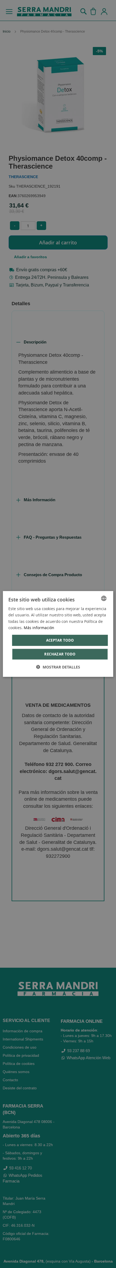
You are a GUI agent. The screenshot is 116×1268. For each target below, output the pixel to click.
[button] (58, 667)
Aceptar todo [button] (60, 640)
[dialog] (58, 634)
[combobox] (103, 598)
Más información (39, 627)
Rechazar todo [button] (59, 654)
